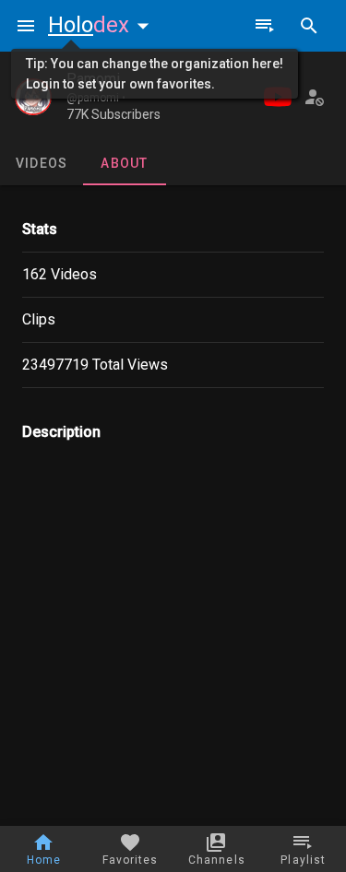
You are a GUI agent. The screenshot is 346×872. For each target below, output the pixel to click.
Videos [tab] (42, 163)
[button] (102, 25)
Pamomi (93, 79)
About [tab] (124, 163)
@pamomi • (95, 97)
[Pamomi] (33, 96)
